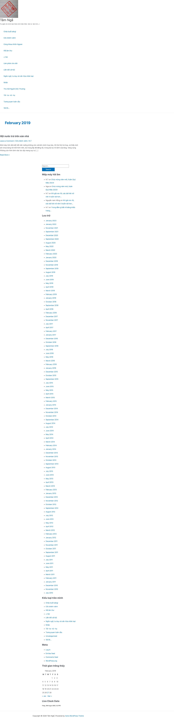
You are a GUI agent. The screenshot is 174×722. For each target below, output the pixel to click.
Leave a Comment (7, 141)
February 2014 (51, 445)
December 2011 (51, 541)
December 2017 (52, 316)
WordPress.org (51, 661)
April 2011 (49, 571)
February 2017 (51, 331)
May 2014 (49, 434)
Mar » (50, 696)
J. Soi (6, 57)
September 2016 (52, 346)
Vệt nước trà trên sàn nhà (14, 136)
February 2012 (51, 534)
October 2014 (51, 416)
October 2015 (51, 375)
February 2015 (51, 401)
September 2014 (52, 420)
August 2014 (50, 423)
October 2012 (51, 504)
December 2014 (52, 409)
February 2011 (51, 578)
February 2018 (51, 313)
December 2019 (52, 261)
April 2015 (49, 394)
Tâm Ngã (6, 20)
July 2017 (49, 324)
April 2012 (49, 526)
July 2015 (49, 383)
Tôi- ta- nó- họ (9, 95)
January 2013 (51, 493)
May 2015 (49, 390)
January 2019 (51, 298)
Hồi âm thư (8, 51)
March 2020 (50, 250)
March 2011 (50, 574)
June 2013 (50, 475)
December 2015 (52, 372)
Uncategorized (51, 636)
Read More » (5, 155)
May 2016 (49, 357)
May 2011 (49, 567)
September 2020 (52, 239)
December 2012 (52, 497)
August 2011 (50, 556)
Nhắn (6, 82)
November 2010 (52, 589)
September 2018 (52, 305)
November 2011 (52, 545)
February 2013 (51, 490)
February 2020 (51, 254)
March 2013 (50, 486)
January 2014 (51, 449)
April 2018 (49, 309)
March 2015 (50, 397)
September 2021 (52, 232)
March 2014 (50, 442)
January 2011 (51, 582)
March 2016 (50, 361)
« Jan (44, 696)
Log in (48, 650)
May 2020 (49, 246)
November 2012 (52, 501)
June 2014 (50, 431)
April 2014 (49, 438)
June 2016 (50, 353)
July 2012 (49, 515)
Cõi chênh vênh (10, 38)
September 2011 (52, 552)
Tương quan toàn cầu (12, 102)
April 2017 (49, 327)
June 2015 (50, 386)
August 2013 (50, 467)
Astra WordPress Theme (74, 716)
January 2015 (51, 405)
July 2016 (49, 350)
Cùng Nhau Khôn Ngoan (13, 44)
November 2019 (52, 265)
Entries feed (50, 653)
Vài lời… (6, 108)
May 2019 (49, 283)
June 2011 (49, 563)
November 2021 (52, 228)
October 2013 (51, 460)
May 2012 (49, 523)
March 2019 (50, 291)
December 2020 (52, 235)
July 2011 (49, 560)
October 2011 (51, 549)
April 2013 (49, 482)
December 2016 (52, 339)
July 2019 (49, 276)
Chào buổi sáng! (10, 31)
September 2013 (52, 464)
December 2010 (52, 585)
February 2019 (51, 294)
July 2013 (49, 471)
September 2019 (52, 268)
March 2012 (50, 530)
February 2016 (51, 364)
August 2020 (50, 243)
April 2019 (49, 287)
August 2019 (50, 272)
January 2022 (51, 224)
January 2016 (51, 368)
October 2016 (51, 342)
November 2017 (52, 320)
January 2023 (51, 221)
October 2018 (51, 302)
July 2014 (49, 427)
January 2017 (51, 335)
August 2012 (50, 512)
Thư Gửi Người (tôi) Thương (14, 89)
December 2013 (52, 453)
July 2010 (49, 593)
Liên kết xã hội (9, 70)
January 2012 (51, 538)
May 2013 (49, 479)
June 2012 (50, 519)
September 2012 (52, 508)
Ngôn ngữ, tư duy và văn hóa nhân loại (18, 76)
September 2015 (52, 379)
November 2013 (52, 456)
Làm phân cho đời (10, 63)
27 (48, 693)
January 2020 (51, 257)
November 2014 (52, 412)
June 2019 (50, 280)
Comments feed (52, 657)
